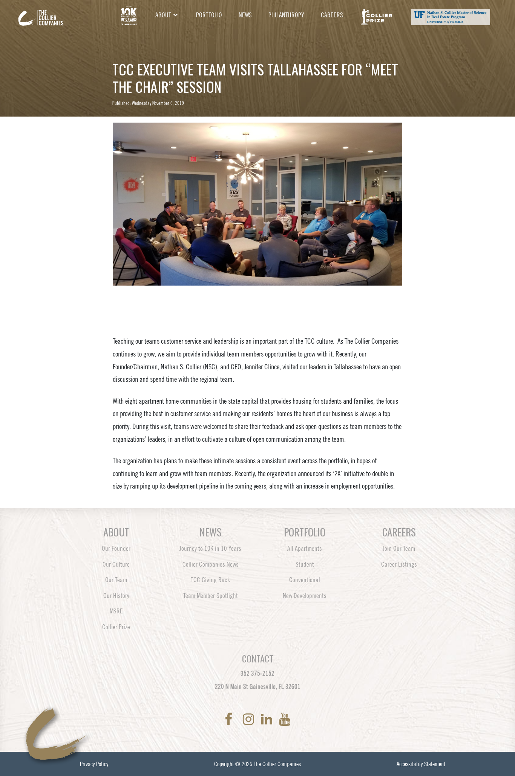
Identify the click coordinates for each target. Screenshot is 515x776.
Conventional (304, 580)
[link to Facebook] (230, 719)
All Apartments (304, 548)
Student (305, 564)
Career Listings (399, 564)
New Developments (304, 595)
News (245, 15)
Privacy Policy (94, 764)
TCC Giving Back (210, 580)
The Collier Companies (277, 764)
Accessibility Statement (421, 764)
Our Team (116, 580)
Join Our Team (399, 548)
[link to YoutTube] (284, 719)
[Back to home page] (61, 12)
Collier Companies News (210, 564)
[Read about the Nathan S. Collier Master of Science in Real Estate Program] (450, 15)
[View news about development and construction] (128, 15)
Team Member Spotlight (210, 595)
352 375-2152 (257, 673)
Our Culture (116, 564)
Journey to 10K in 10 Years (210, 548)
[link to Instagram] (250, 719)
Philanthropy (286, 15)
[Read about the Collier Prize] (376, 15)
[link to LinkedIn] (268, 719)
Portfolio (209, 15)
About (163, 15)
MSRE (116, 611)
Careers (332, 15)
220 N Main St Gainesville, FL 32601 (257, 686)
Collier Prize (116, 627)
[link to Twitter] (239, 719)
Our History (116, 595)
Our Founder (116, 548)
